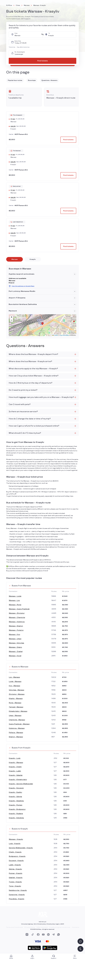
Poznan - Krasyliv (15, 873)
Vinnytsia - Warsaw (16, 690)
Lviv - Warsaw (14, 677)
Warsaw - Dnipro (15, 647)
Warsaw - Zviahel (15, 652)
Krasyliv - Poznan (15, 805)
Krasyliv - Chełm (15, 767)
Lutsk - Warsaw (15, 682)
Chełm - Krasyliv (15, 852)
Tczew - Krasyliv (15, 882)
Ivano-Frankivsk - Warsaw (19, 724)
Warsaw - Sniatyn (16, 626)
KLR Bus (9, 5)
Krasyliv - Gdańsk (15, 775)
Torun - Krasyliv (15, 886)
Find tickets (42, 61)
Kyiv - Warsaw (14, 686)
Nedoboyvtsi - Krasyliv (18, 890)
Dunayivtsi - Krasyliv (17, 895)
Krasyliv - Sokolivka (16, 818)
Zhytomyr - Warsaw (16, 694)
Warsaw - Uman (15, 639)
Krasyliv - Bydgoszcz (17, 809)
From (16, 33)
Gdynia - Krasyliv (15, 869)
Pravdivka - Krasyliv (16, 899)
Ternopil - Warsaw (16, 707)
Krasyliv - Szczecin (16, 788)
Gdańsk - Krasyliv (15, 878)
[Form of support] (80, 941)
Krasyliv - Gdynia (15, 797)
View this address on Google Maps (23, 286)
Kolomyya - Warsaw (17, 728)
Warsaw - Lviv (14, 601)
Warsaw (27, 5)
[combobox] (27, 34)
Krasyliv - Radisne (16, 814)
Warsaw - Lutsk (15, 596)
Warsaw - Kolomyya (17, 622)
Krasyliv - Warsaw (16, 763)
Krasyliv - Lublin (15, 771)
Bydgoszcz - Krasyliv (17, 856)
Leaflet (56, 335)
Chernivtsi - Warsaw (17, 720)
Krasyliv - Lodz (14, 758)
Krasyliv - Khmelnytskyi (18, 780)
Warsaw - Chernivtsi (17, 618)
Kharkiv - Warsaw (16, 699)
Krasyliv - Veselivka (16, 801)
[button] (12, 47)
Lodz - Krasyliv (14, 844)
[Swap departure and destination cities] (42, 34)
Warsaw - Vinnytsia (16, 643)
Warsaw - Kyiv (14, 635)
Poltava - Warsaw (16, 733)
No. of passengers (20, 52)
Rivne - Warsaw (15, 703)
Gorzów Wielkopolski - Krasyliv (21, 848)
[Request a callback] (80, 949)
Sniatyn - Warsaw (16, 737)
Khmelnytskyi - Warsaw (18, 711)
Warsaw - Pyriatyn (16, 630)
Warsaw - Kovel (15, 656)
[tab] (14, 259)
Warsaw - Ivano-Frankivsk (19, 609)
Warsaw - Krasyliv (16, 839)
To (49, 33)
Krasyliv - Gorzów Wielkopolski (21, 784)
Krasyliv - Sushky (15, 792)
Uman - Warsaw (15, 716)
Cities (18, 5)
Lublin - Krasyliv (15, 865)
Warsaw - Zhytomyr (17, 613)
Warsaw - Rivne (15, 605)
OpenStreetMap (64, 335)
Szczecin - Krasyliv (16, 861)
